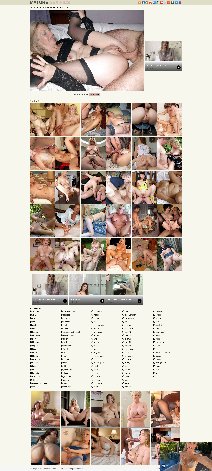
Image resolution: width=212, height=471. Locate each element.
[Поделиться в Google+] (150, 2)
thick (157, 339)
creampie (67, 318)
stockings (159, 332)
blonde (35, 356)
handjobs (97, 311)
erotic (65, 342)
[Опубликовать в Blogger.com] (139, 2)
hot (95, 322)
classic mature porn (40, 383)
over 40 (127, 332)
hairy (65, 383)
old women (129, 318)
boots (34, 366)
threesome (160, 342)
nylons (127, 311)
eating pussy (68, 335)
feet (64, 356)
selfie (126, 376)
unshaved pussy (162, 353)
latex (95, 339)
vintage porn (160, 363)
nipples (96, 380)
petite (127, 353)
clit (33, 387)
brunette (35, 373)
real (126, 366)
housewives (98, 325)
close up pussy (69, 311)
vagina (158, 359)
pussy (127, 363)
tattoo (157, 335)
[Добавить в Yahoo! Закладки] (180, 2)
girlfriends (67, 370)
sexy (126, 383)
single (158, 315)
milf (95, 359)
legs (95, 346)
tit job (157, 346)
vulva (157, 366)
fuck (65, 363)
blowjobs (36, 359)
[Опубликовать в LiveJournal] (157, 2)
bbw (34, 329)
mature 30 (128, 329)
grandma (67, 376)
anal (34, 315)
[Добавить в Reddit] (165, 2)
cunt (65, 325)
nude (95, 387)
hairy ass (67, 387)
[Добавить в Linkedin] (154, 2)
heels (96, 315)
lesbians (97, 349)
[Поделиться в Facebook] (143, 2)
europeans (67, 346)
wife (157, 373)
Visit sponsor (94, 94)
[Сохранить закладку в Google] (146, 2)
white (157, 370)
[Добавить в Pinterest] (161, 2)
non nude (97, 383)
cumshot (66, 322)
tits (156, 349)
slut (157, 322)
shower (158, 311)
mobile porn (98, 363)
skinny (158, 318)
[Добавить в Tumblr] (172, 2)
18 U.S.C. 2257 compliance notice (70, 469)
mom (95, 370)
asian (34, 318)
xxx (157, 376)
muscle (96, 373)
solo (157, 329)
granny (66, 380)
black (34, 353)
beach (35, 332)
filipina (66, 359)
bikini (34, 349)
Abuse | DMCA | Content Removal (43, 469)
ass (33, 322)
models (96, 366)
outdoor (127, 325)
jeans (96, 335)
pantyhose (129, 349)
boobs (35, 363)
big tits (35, 346)
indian (96, 329)
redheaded (129, 370)
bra (33, 370)
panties (127, 346)
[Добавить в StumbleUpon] (168, 2)
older (126, 322)
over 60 (127, 339)
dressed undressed (71, 332)
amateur (35, 311)
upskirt (158, 356)
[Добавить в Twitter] (176, 2)
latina (96, 342)
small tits (159, 325)
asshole (35, 325)
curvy (65, 329)
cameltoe (36, 376)
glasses (66, 373)
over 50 (127, 335)
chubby (35, 380)
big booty (36, 342)
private (127, 359)
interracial (97, 332)
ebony (65, 339)
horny (96, 318)
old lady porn (130, 315)
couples (66, 315)
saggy (127, 373)
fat (64, 353)
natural (96, 376)
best (34, 339)
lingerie (96, 353)
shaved (127, 387)
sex (126, 380)
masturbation (99, 356)
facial (65, 349)
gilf (64, 366)
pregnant (128, 356)
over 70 (127, 342)
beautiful (36, 335)
